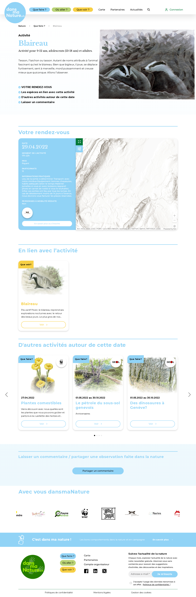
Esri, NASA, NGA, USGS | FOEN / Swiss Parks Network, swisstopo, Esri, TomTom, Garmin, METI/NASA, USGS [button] (119, 229)
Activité (24, 35)
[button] (174, 215)
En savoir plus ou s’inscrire (47, 223)
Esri (174, 229)
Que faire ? (39, 26)
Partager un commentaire (98, 470)
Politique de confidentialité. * (156, 584)
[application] (127, 184)
